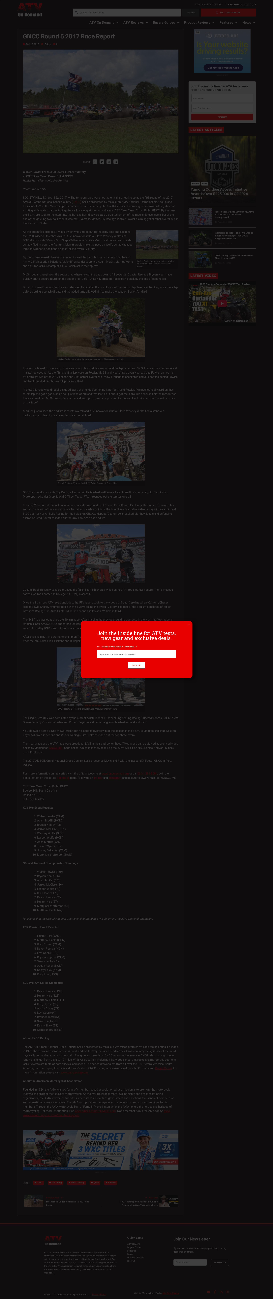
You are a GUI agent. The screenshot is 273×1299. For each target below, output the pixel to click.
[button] (188, 625)
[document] (136, 649)
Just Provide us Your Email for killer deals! (116, 646)
